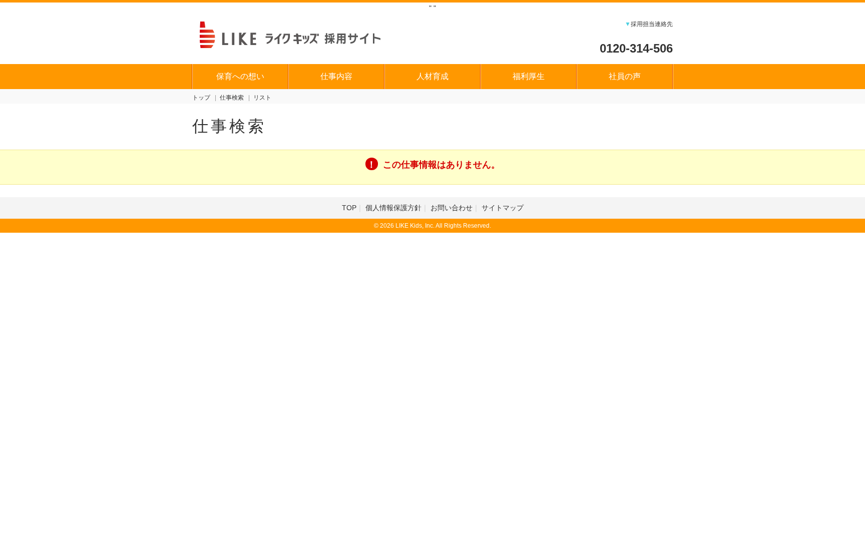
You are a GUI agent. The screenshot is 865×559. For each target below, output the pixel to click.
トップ (201, 97)
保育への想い (240, 76)
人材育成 (432, 76)
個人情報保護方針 (393, 208)
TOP (349, 208)
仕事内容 (336, 76)
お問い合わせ (451, 208)
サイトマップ (503, 208)
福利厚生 (529, 76)
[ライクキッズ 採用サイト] (299, 34)
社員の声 (625, 76)
